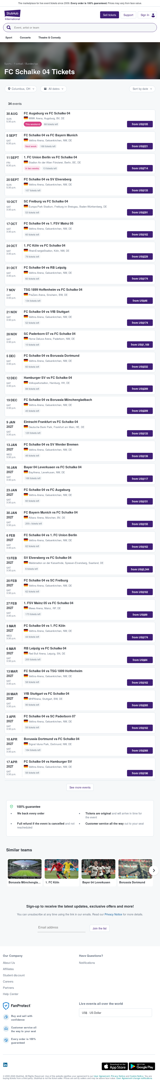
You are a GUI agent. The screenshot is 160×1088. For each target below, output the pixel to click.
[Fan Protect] (17, 1006)
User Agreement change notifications (134, 1078)
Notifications (87, 962)
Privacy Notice (113, 914)
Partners (8, 987)
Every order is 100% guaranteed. (89, 3)
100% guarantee (28, 806)
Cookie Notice (136, 1075)
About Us (9, 962)
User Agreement (102, 1075)
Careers (8, 981)
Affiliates (8, 968)
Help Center (11, 993)
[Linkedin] (5, 1066)
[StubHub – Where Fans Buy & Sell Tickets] (12, 15)
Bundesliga (31, 63)
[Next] (154, 870)
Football (18, 63)
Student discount (14, 975)
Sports (8, 63)
